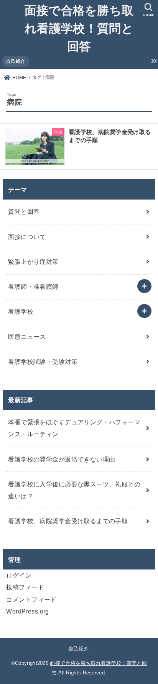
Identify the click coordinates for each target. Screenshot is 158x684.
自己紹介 (15, 61)
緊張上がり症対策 (33, 261)
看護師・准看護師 (33, 286)
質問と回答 (24, 211)
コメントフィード (31, 599)
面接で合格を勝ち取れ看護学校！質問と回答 (79, 28)
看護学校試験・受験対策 (42, 361)
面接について (27, 236)
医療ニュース (27, 336)
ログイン (18, 575)
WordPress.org (27, 611)
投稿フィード (25, 587)
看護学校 (20, 311)
